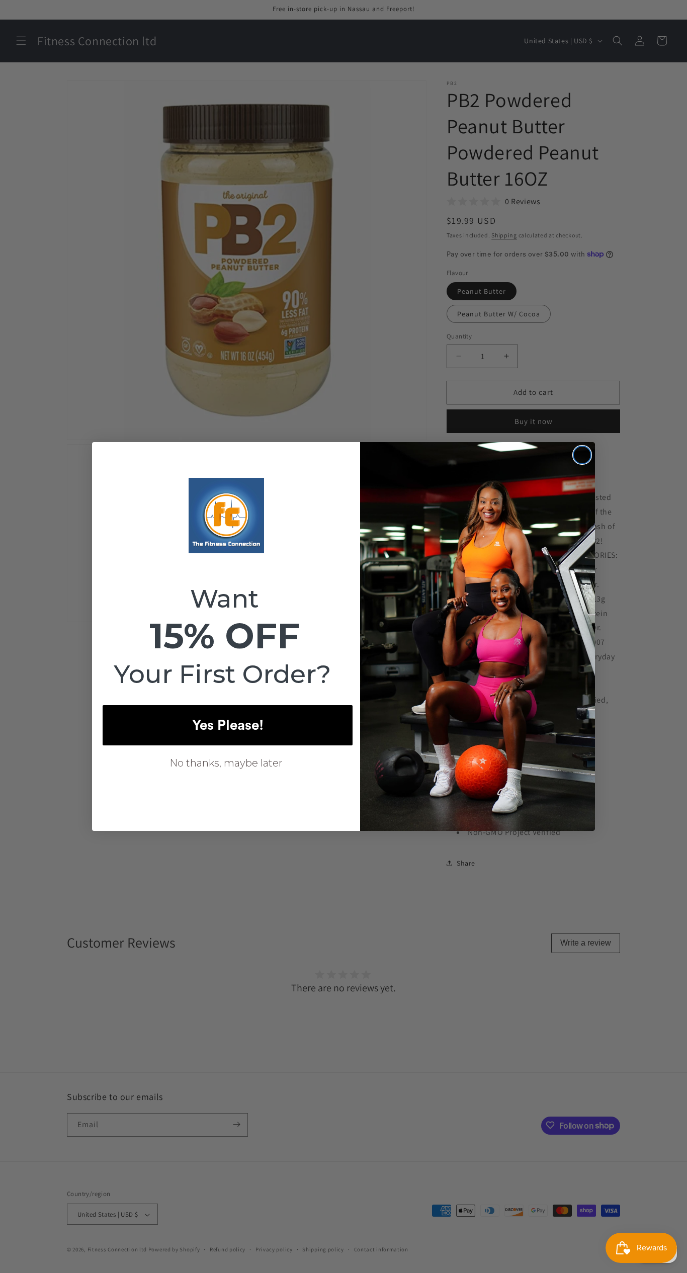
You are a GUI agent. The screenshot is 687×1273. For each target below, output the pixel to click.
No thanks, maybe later (226, 763)
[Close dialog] (582, 455)
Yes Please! (228, 725)
